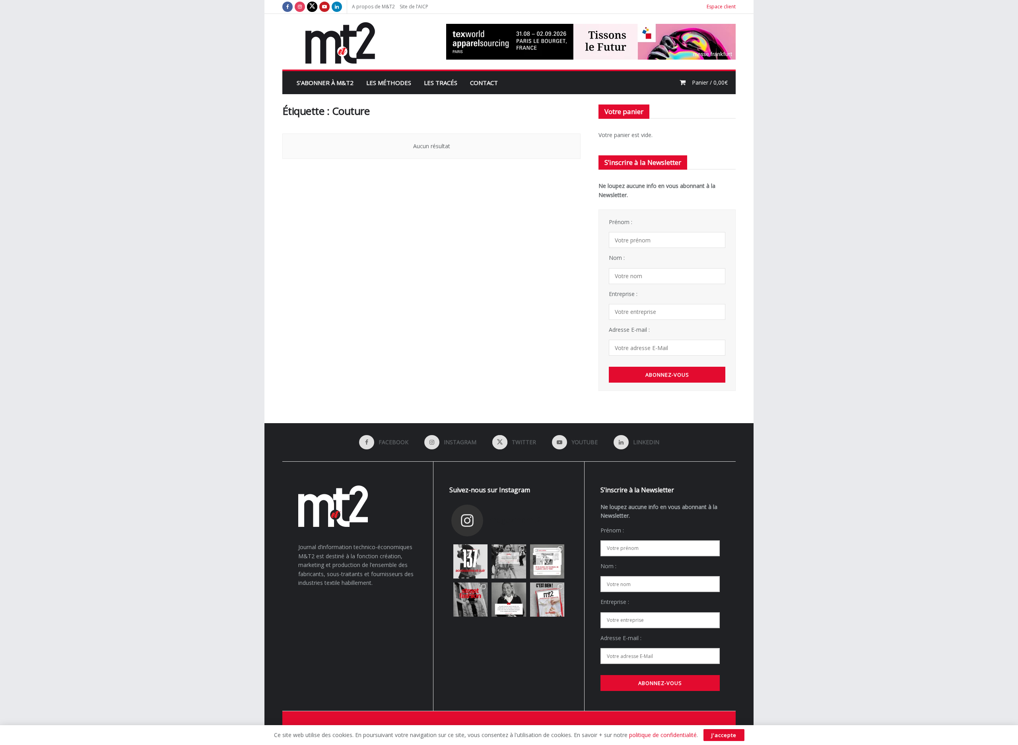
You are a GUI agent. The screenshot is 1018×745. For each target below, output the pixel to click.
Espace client (721, 6)
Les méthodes (388, 83)
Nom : (617, 257)
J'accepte (723, 735)
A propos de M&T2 (373, 6)
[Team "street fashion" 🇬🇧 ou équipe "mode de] (470, 599)
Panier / (710, 82)
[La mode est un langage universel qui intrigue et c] (509, 599)
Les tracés (440, 83)
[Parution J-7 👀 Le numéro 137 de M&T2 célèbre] (470, 561)
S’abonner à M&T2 (325, 83)
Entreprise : (623, 294)
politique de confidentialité (663, 735)
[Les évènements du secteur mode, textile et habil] (509, 561)
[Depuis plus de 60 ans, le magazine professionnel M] (547, 599)
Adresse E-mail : (629, 329)
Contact (484, 83)
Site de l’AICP (414, 6)
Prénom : (620, 222)
